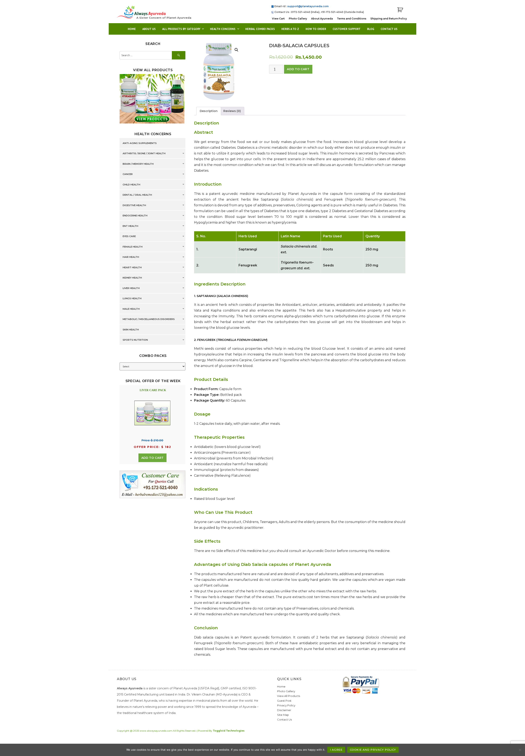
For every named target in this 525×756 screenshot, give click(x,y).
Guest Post (284, 700)
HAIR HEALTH (131, 257)
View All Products (288, 696)
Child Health (131, 184)
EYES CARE (129, 236)
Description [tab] (209, 111)
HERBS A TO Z (290, 29)
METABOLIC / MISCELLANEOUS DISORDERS (149, 319)
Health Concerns (222, 29)
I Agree (336, 749)
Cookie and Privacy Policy (373, 749)
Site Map (283, 714)
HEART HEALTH (132, 267)
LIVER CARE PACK (153, 390)
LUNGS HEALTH (132, 298)
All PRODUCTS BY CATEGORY (181, 29)
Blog (370, 29)
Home (132, 29)
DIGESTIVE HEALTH (134, 205)
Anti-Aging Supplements (140, 143)
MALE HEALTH (131, 308)
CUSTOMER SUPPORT (347, 29)
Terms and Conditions (351, 18)
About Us (149, 29)
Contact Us (389, 29)
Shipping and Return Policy (388, 18)
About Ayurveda (322, 18)
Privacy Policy (286, 705)
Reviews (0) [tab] (232, 111)
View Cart (278, 18)
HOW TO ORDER (316, 29)
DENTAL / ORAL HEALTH (137, 195)
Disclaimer (284, 710)
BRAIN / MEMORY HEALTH (138, 163)
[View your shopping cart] (400, 10)
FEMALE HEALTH (133, 246)
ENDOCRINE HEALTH (135, 215)
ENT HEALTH (130, 226)
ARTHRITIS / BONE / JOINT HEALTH (144, 153)
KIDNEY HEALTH (132, 277)
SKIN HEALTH (131, 329)
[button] (236, 50)
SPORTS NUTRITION (135, 340)
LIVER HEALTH (131, 288)
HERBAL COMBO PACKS (260, 29)
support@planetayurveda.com (308, 6)
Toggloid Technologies (228, 730)
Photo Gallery (298, 18)
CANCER (128, 174)
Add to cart (298, 69)
